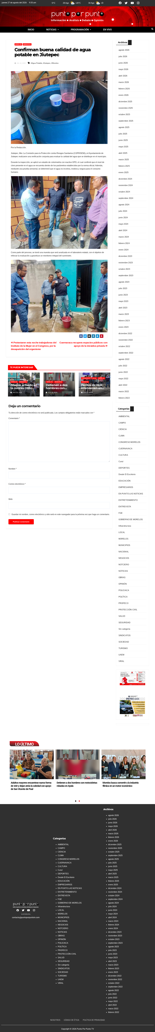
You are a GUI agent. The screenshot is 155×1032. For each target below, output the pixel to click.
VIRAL (121, 661)
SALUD (122, 616)
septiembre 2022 (126, 353)
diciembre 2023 (125, 256)
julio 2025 (123, 134)
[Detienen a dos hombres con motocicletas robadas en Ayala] (78, 764)
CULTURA (123, 455)
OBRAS (122, 577)
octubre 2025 (124, 114)
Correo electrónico (17, 484)
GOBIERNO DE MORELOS (131, 519)
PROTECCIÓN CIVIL (128, 610)
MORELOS (18, 44)
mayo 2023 (123, 301)
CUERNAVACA (86, 378)
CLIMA (122, 436)
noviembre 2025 (126, 108)
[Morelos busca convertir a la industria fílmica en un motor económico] (123, 764)
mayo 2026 (123, 69)
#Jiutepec (46, 63)
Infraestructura (125, 526)
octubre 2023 (124, 269)
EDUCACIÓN (125, 481)
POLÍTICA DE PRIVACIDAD (94, 1020)
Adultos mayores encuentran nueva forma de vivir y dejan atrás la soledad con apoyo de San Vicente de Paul (31, 785)
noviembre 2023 (126, 263)
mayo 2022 (123, 379)
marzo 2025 (124, 160)
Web (10, 499)
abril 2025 (123, 153)
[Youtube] (132, 3)
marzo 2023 (124, 314)
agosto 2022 (124, 359)
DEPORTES (124, 468)
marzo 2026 (124, 82)
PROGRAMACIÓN (80, 29)
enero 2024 (124, 250)
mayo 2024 (123, 224)
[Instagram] (138, 3)
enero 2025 (124, 172)
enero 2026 (124, 95)
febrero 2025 (124, 166)
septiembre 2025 (126, 121)
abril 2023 (123, 308)
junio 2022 (123, 372)
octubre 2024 (124, 192)
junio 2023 (123, 295)
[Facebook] (120, 3)
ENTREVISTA (125, 507)
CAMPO (122, 423)
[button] (52, 30)
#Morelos (54, 63)
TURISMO (123, 648)
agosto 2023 (124, 282)
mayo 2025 (123, 147)
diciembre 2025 (125, 102)
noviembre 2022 (126, 340)
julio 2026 (123, 56)
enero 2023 (124, 327)
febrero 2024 (124, 243)
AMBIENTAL (124, 416)
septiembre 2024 (126, 198)
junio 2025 (123, 140)
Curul (121, 461)
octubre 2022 (124, 346)
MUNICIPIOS (27, 44)
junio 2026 (123, 63)
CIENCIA (123, 429)
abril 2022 (123, 385)
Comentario (14, 418)
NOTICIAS (51, 29)
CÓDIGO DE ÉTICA (71, 1020)
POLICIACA (124, 590)
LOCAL (94, 378)
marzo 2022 (124, 391)
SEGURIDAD (125, 623)
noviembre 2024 (126, 185)
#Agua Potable (36, 63)
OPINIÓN (123, 584)
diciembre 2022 (125, 333)
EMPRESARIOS (126, 487)
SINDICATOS (125, 635)
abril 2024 (123, 230)
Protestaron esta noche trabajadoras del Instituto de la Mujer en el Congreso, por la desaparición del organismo (33, 345)
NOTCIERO (124, 565)
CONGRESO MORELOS (129, 442)
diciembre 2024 (125, 179)
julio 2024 (123, 211)
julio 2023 (123, 288)
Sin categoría (124, 629)
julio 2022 (123, 366)
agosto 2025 (124, 127)
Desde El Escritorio (127, 474)
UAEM (121, 655)
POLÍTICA (123, 597)
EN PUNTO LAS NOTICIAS (131, 494)
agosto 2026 (124, 50)
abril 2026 (123, 76)
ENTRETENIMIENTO (128, 500)
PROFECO (123, 603)
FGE (121, 513)
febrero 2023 (124, 321)
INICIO (31, 29)
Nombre (12, 469)
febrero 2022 (124, 398)
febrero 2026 (124, 89)
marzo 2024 (124, 237)
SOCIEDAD (85, 382)
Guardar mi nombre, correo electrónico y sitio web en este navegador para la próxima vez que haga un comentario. (61, 514)
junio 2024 (123, 217)
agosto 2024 (124, 205)
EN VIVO (107, 29)
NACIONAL (124, 552)
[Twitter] (126, 3)
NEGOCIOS (124, 558)
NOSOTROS (55, 1020)
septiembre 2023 (126, 275)
